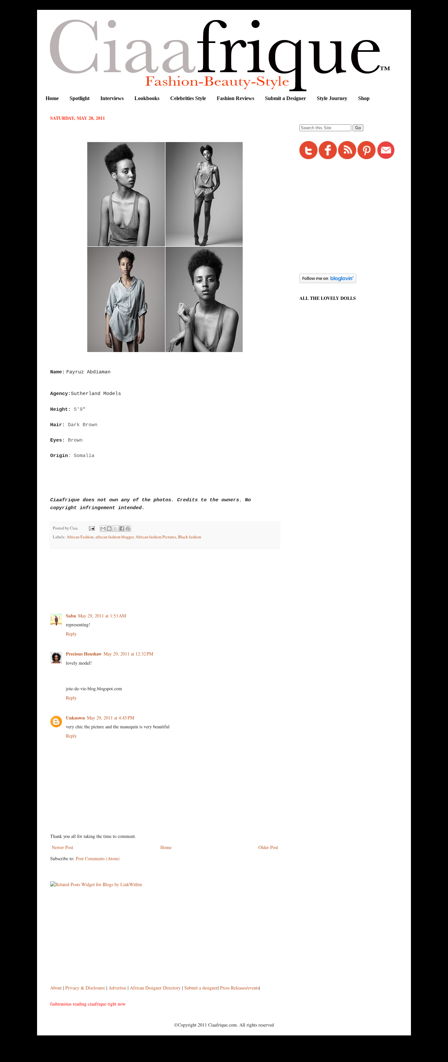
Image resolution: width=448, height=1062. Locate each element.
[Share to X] (115, 528)
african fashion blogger (114, 537)
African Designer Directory (155, 988)
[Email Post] (91, 528)
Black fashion (189, 537)
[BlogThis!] (109, 528)
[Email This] (103, 528)
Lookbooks (146, 98)
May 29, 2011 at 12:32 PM (128, 654)
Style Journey (332, 98)
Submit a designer (201, 988)
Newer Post (62, 847)
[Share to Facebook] (121, 528)
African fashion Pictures (155, 537)
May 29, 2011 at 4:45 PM (110, 718)
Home (52, 98)
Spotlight (80, 98)
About (56, 988)
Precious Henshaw (84, 653)
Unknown (75, 717)
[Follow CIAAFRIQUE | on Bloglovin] (327, 281)
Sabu (71, 615)
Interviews (112, 98)
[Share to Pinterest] (128, 528)
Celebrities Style (188, 98)
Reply (71, 634)
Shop (364, 98)
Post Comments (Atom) (98, 858)
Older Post (268, 847)
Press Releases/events (239, 988)
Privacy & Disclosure (85, 988)
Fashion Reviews (235, 98)
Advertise (118, 988)
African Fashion (80, 537)
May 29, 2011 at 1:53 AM (102, 616)
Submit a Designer (285, 98)
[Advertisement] (169, 572)
